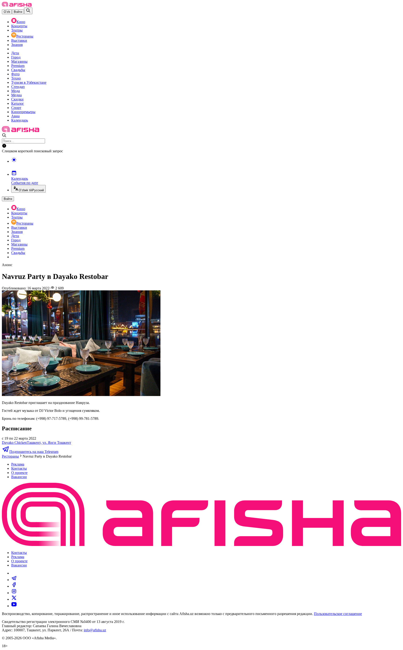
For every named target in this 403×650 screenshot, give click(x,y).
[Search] (28, 10)
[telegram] (14, 580)
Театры (17, 30)
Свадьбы (18, 70)
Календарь (19, 120)
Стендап (18, 87)
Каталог (17, 103)
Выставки (19, 40)
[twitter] (14, 599)
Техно (16, 78)
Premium (17, 66)
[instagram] (14, 593)
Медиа (16, 95)
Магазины (19, 61)
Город (16, 57)
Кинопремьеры (23, 112)
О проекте (19, 473)
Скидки (17, 99)
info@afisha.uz (95, 630)
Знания (17, 45)
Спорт (16, 108)
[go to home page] (16, 5)
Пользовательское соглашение (338, 614)
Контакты (19, 468)
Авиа (15, 116)
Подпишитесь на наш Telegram (33, 452)
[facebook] (14, 586)
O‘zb (7, 12)
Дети (15, 53)
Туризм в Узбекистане (28, 82)
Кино (21, 22)
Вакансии (19, 477)
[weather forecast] (206, 164)
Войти (18, 12)
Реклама (17, 464)
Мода (15, 91)
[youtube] (14, 606)
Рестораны (24, 36)
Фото (15, 74)
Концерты (19, 26)
